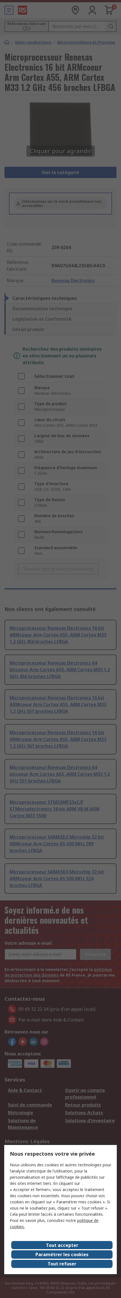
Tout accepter (62, 1245)
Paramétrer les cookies (61, 1254)
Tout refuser (62, 1264)
